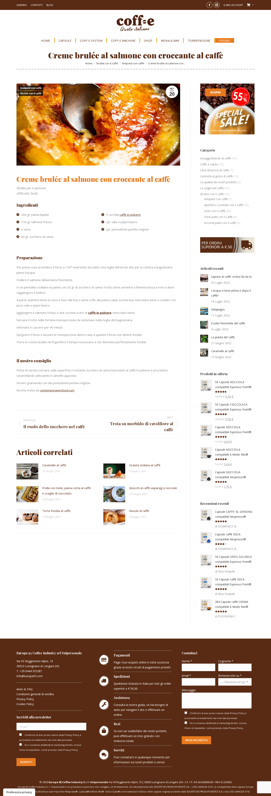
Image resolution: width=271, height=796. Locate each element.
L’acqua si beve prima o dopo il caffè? (231, 293)
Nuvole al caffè (139, 511)
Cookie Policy (25, 704)
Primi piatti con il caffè (218, 217)
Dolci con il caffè (214, 211)
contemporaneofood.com (57, 390)
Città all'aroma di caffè (214, 170)
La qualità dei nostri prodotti (218, 182)
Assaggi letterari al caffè (215, 158)
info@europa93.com (29, 676)
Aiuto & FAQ (24, 689)
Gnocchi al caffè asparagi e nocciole (153, 488)
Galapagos (218, 309)
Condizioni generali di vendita (35, 694)
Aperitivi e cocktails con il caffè (223, 205)
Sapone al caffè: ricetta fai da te (231, 277)
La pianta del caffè (223, 337)
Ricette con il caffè (30, 93)
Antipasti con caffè (30, 88)
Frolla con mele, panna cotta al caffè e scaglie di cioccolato (66, 490)
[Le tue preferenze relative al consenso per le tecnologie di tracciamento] (19, 792)
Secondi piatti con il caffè (220, 223)
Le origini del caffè (212, 188)
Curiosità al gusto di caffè (216, 176)
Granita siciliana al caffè (144, 465)
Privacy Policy (25, 699)
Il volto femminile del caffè (228, 323)
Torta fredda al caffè (56, 511)
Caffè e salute (209, 164)
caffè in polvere (130, 215)
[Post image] (27, 471)
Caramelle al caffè (54, 465)
